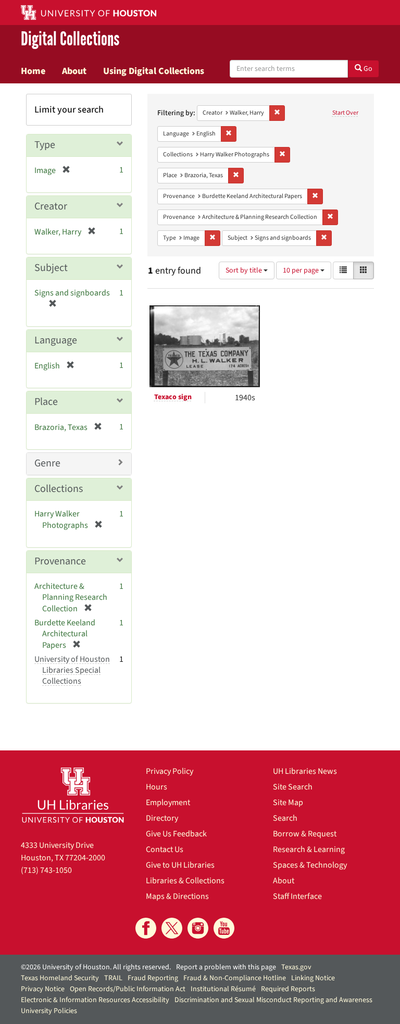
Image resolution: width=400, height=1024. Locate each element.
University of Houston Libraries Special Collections (72, 670)
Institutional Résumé (223, 989)
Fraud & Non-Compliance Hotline (234, 978)
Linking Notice (313, 978)
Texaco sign (173, 397)
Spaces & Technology (310, 865)
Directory (162, 818)
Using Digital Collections (153, 71)
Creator (50, 206)
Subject (51, 268)
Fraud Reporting (153, 978)
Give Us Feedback (176, 834)
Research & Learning (309, 849)
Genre (47, 463)
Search (285, 818)
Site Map (288, 802)
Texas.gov (296, 967)
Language (55, 340)
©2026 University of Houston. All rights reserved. (96, 967)
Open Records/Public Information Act (127, 989)
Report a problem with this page (226, 967)
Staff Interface (297, 896)
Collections (58, 489)
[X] (171, 928)
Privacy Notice (43, 989)
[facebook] (145, 928)
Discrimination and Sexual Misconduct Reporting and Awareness (273, 1000)
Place (46, 401)
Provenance (60, 561)
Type (44, 145)
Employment (168, 802)
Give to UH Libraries (180, 865)
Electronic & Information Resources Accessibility (95, 1000)
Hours (156, 787)
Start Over (345, 112)
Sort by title (245, 270)
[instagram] (198, 928)
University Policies (49, 1011)
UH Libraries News (305, 771)
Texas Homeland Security (60, 978)
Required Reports (288, 989)
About (74, 71)
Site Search (292, 787)
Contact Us (164, 849)
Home (33, 71)
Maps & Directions (177, 896)
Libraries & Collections (185, 880)
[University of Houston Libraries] (73, 795)
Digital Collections (70, 39)
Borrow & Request (304, 834)
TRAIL (113, 978)
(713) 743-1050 (46, 870)
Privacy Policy (169, 771)
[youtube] (224, 928)
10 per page (301, 270)
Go (367, 69)
